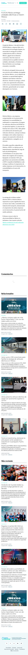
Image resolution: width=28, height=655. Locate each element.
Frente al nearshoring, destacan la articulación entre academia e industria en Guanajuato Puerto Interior (13, 441)
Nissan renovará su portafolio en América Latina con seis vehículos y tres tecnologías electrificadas (13, 570)
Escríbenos (22, 649)
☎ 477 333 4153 (14, 650)
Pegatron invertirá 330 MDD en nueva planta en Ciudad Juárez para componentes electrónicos (12, 528)
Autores (16, 649)
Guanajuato (4, 436)
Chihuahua (4, 524)
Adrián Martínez (5, 453)
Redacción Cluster (6, 332)
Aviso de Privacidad (9, 649)
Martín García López (6, 413)
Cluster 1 (3, 19)
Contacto (14, 647)
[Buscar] (17, 3)
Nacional (3, 10)
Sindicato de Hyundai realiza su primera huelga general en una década (12, 486)
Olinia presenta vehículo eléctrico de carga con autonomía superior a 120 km (13, 398)
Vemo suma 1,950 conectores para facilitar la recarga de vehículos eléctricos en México (13, 359)
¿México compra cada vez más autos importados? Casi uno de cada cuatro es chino (12, 319)
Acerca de (19, 647)
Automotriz (4, 355)
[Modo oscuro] (16, 3)
